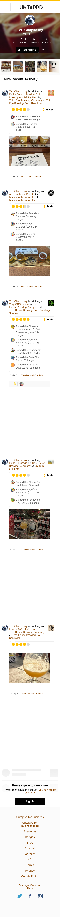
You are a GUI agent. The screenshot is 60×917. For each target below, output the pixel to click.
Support (30, 848)
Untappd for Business (30, 817)
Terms (30, 865)
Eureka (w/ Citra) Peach (23, 629)
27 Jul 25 (13, 176)
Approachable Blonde (21, 194)
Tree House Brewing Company (24, 306)
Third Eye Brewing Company (25, 100)
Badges (30, 837)
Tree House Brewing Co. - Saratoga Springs (30, 312)
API (30, 859)
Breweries (30, 831)
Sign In (30, 801)
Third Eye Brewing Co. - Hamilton (30, 102)
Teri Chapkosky (18, 91)
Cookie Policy (30, 876)
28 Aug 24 (14, 694)
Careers (30, 853)
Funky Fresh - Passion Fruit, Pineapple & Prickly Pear (25, 96)
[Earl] (21, 384)
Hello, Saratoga (18, 462)
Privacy (30, 870)
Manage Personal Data (30, 887)
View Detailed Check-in (31, 176)
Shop (30, 842)
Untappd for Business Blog (30, 824)
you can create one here (40, 791)
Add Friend (29, 49)
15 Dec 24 (14, 549)
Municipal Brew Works (22, 197)
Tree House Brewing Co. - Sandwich (25, 636)
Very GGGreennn (19, 304)
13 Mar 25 (14, 375)
